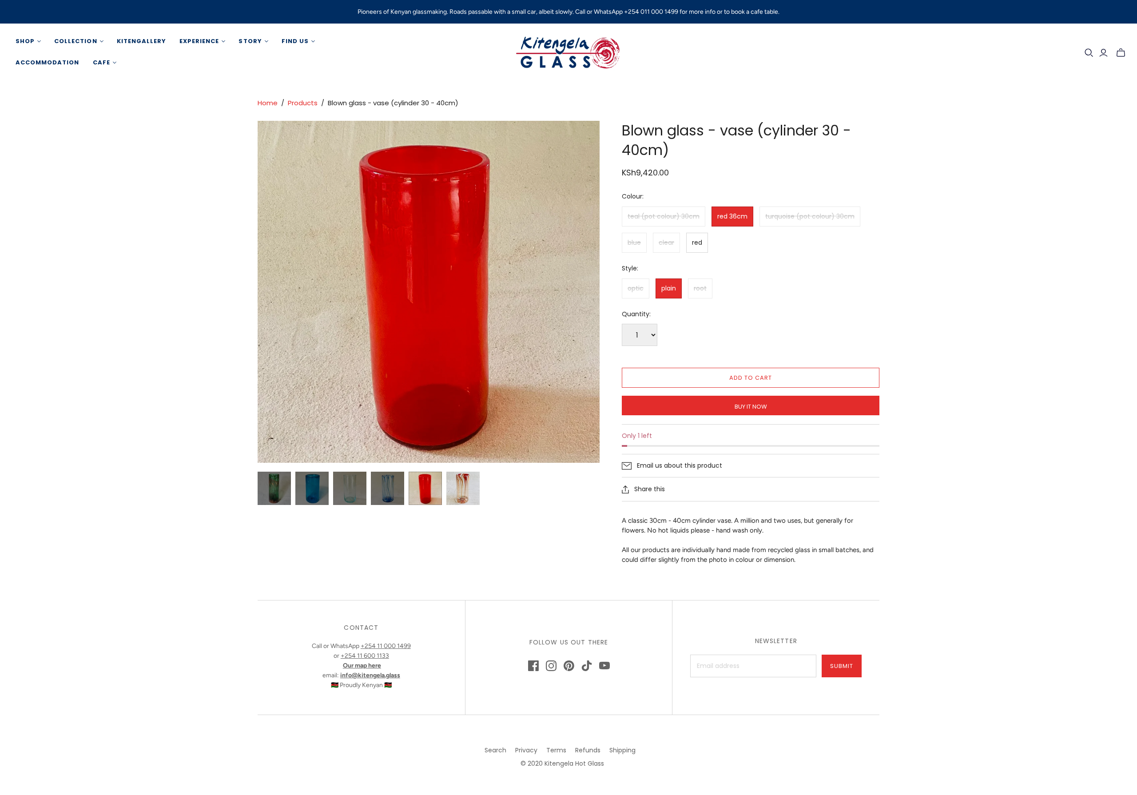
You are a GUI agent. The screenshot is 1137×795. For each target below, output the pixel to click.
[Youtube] (604, 665)
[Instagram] (551, 665)
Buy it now (751, 406)
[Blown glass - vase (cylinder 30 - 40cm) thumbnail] (274, 488)
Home (268, 102)
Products (303, 102)
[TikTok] (586, 665)
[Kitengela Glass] (568, 52)
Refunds (587, 750)
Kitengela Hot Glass (574, 763)
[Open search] (1089, 52)
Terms (556, 750)
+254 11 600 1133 (365, 656)
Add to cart (750, 378)
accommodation (48, 62)
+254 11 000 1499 (386, 646)
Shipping (622, 750)
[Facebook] (533, 665)
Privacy (526, 750)
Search (495, 750)
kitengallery (141, 41)
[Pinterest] (569, 665)
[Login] (1103, 53)
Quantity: (636, 314)
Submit (841, 666)
